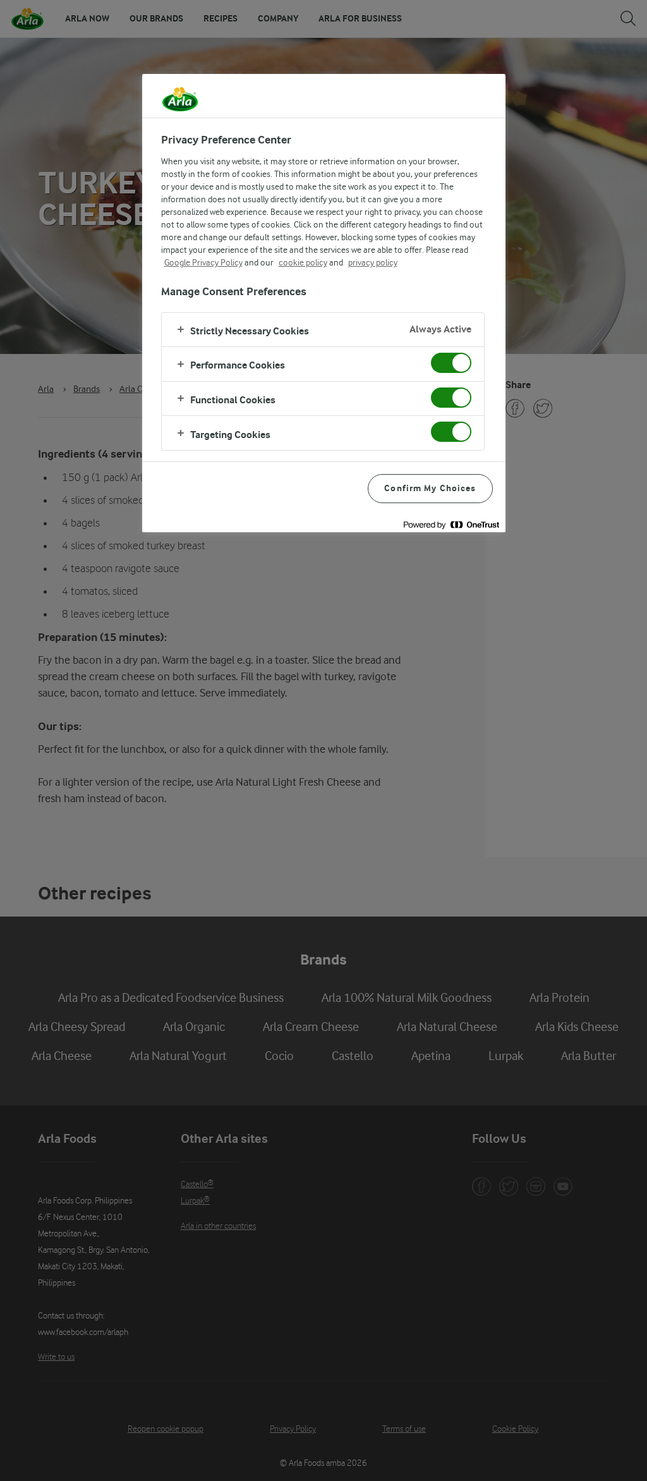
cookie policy (303, 262)
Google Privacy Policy (203, 262)
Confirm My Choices (430, 488)
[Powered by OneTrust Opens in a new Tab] (451, 524)
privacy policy (372, 262)
